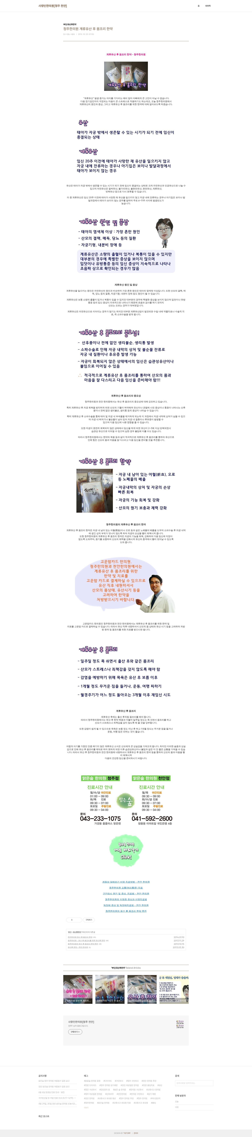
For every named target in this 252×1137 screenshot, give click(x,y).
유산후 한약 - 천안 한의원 (78, 947)
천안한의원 (122, 1094)
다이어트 (108, 1081)
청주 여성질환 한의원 (93, 1094)
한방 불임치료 (148, 1085)
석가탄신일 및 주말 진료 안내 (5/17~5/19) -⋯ (57, 1098)
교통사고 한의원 (154, 1090)
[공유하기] (75, 920)
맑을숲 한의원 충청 (92, 1081)
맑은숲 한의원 (103, 1103)
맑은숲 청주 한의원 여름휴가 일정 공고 (53, 1081)
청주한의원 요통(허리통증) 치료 (126, 887)
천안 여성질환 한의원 (130, 1085)
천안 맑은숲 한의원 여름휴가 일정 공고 (53, 1086)
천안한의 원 (105, 1090)
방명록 (208, 6)
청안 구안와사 (90, 1090)
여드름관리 (156, 1098)
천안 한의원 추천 (149, 1081)
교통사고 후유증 (141, 1103)
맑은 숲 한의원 (120, 1090)
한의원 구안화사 (136, 1090)
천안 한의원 (89, 1098)
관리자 (136, 1133)
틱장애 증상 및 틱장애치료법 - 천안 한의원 (126, 905)
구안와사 (119, 1081)
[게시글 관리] (79, 920)
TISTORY (127, 1133)
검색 (210, 1083)
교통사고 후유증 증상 (107, 1098)
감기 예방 (152, 1094)
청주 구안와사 (133, 1081)
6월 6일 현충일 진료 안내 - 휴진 (51, 1092)
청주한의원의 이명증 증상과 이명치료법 (126, 899)
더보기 (86, 1108)
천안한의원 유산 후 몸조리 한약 (80, 937)
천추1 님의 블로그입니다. (78, 1026)
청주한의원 (89, 1103)
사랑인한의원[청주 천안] (52, 6)
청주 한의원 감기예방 (109, 1085)
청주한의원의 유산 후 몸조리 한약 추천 (126, 911)
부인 (69, 932)
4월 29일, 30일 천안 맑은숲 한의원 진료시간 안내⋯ (57, 1104)
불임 (154, 1103)
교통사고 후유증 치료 (122, 1103)
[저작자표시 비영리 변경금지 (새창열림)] (99, 920)
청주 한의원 (142, 1098)
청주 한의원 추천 (127, 1098)
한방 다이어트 (90, 1085)
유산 (160, 1085)
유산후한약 (77, 932)
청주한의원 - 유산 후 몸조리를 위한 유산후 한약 (86, 940)
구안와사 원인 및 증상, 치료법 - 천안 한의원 (126, 893)
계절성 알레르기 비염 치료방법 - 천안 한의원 (126, 881)
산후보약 (109, 1094)
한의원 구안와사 (137, 1094)
